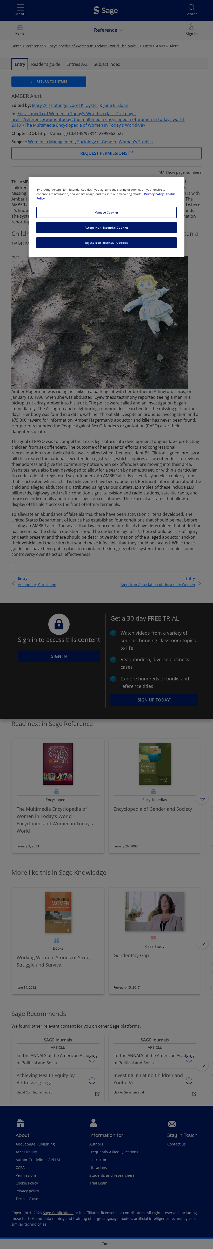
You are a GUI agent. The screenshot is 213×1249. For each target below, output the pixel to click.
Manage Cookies (107, 212)
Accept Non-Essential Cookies (107, 227)
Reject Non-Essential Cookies (106, 242)
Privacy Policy (154, 194)
